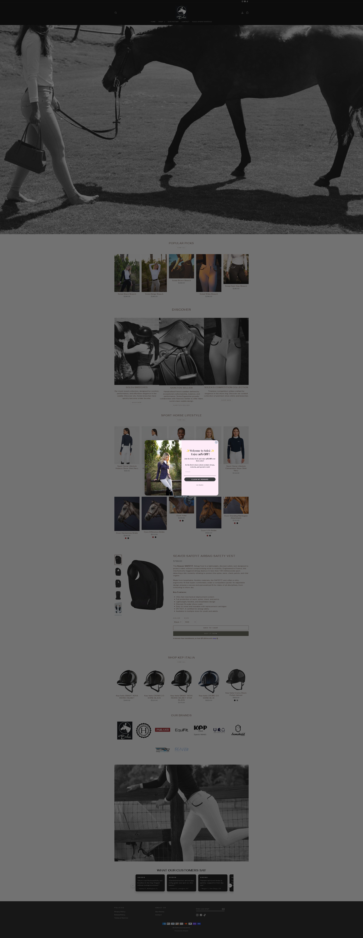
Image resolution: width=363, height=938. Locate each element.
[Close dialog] (216, 442)
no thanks (199, 485)
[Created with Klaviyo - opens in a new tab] (181, 497)
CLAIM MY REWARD (199, 479)
